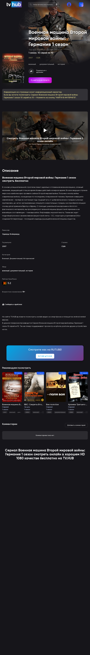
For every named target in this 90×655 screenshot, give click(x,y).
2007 (4, 412)
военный (12, 412)
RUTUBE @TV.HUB (45, 356)
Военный (5, 258)
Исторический (28, 258)
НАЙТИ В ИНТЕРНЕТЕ (41, 80)
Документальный (16, 258)
